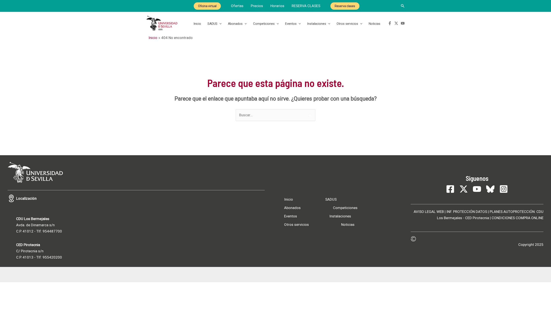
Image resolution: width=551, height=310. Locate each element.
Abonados (235, 24)
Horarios (277, 6)
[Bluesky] (490, 189)
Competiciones (264, 24)
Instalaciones (316, 24)
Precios (257, 6)
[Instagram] (503, 189)
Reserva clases (345, 6)
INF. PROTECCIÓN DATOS (466, 211)
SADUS (212, 24)
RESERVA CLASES (306, 6)
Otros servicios (347, 24)
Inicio (197, 24)
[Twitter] (396, 23)
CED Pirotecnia (477, 218)
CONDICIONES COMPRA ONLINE (517, 218)
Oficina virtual (207, 6)
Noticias (374, 24)
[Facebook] (390, 23)
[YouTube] (403, 23)
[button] (403, 6)
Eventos (291, 24)
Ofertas (237, 6)
